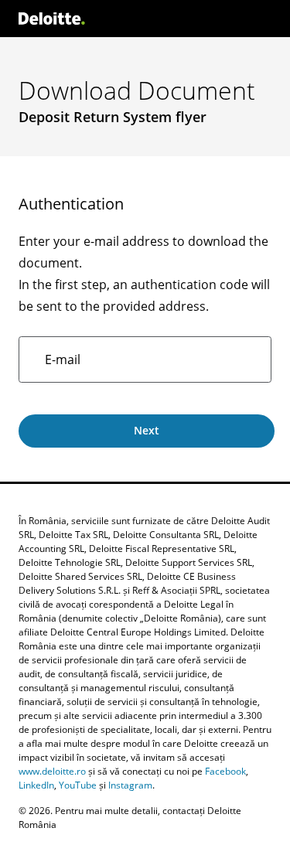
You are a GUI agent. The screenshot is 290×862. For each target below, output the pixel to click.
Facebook (225, 771)
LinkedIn (36, 785)
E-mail (62, 359)
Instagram (130, 785)
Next (146, 430)
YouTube (78, 785)
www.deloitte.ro (52, 771)
